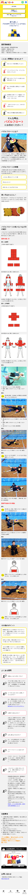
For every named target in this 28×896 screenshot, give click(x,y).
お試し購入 (14, 6)
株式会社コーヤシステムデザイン (16, 706)
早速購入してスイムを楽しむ (14, 10)
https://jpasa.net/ (5, 878)
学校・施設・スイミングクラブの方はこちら (14, 15)
